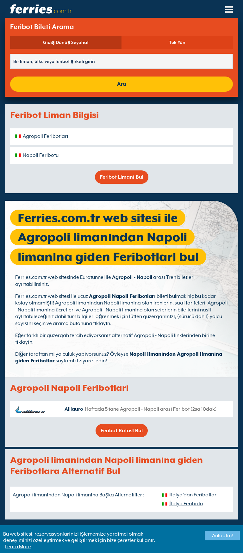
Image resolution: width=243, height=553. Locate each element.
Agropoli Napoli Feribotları (122, 296)
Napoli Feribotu (41, 155)
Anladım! (222, 535)
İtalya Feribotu (186, 504)
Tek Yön (177, 42)
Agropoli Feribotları (45, 136)
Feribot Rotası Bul (122, 430)
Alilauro (74, 409)
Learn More (18, 547)
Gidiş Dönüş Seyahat (66, 42)
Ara (121, 84)
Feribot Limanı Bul (121, 177)
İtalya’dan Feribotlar (192, 495)
